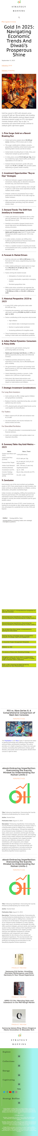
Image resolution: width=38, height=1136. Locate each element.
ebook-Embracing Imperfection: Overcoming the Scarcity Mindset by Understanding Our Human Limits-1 (19, 623)
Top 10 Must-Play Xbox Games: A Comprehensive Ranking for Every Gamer (16, 630)
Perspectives (9, 22)
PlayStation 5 (9, 740)
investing (11, 70)
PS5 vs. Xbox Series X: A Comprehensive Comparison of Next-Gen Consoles (18, 611)
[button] (19, 1056)
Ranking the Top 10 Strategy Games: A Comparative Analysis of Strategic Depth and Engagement (17, 636)
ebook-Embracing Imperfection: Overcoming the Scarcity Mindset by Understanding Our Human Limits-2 (19, 617)
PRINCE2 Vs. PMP (7, 647)
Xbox (17, 740)
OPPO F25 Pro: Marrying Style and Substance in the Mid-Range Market (19, 1001)
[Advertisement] (19, 542)
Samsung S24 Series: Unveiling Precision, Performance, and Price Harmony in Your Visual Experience (19, 973)
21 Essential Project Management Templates (15, 642)
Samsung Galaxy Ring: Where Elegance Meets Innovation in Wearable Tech (19, 1029)
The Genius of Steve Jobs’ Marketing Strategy (16, 652)
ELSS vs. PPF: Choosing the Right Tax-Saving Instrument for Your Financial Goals (15, 665)
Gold (10, 65)
